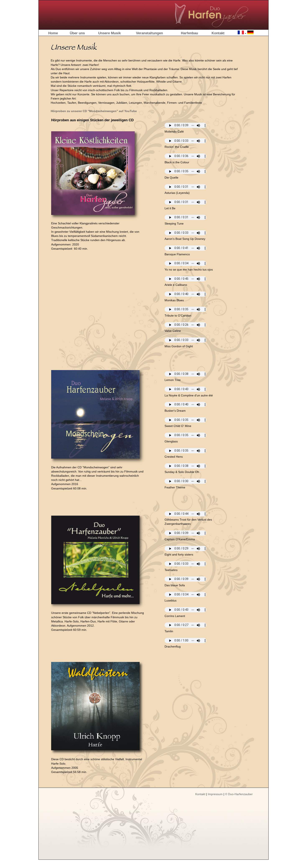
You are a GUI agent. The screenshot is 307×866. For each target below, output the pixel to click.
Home (53, 33)
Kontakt (218, 33)
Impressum (215, 794)
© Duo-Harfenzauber (239, 794)
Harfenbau (189, 33)
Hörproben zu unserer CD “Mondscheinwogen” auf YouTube (94, 111)
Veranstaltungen (149, 33)
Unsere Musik (109, 33)
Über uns (77, 33)
